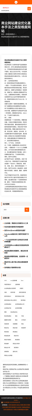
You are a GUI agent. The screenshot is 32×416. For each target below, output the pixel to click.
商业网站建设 (7, 316)
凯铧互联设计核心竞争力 (10, 300)
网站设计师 (7, 347)
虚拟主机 (15, 351)
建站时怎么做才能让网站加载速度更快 (16, 263)
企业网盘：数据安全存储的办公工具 (16, 223)
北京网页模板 (18, 308)
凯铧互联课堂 (12, 407)
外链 (22, 316)
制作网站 (23, 300)
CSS (5, 280)
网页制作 (16, 347)
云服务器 (17, 284)
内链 (5, 292)
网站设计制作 (16, 343)
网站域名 (6, 331)
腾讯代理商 (27, 405)
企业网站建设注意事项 (10, 288)
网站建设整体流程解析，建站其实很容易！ (16, 252)
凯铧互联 (13, 292)
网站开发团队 (7, 339)
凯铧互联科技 (22, 292)
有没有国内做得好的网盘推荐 (14, 227)
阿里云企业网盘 (8, 355)
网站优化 (6, 327)
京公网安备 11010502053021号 (11, 402)
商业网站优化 (14, 312)
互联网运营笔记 (25, 407)
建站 (16, 320)
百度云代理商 (20, 405)
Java (22, 280)
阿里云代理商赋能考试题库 (21, 409)
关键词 (21, 288)
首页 (2, 34)
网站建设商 (7, 335)
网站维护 (6, 343)
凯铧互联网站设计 (8, 409)
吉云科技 (18, 407)
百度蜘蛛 (15, 324)
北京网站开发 (7, 308)
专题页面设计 (7, 284)
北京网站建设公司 (19, 304)
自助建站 (6, 351)
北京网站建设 (7, 304)
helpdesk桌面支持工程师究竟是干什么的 (16, 235)
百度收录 (6, 324)
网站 (22, 324)
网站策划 (17, 339)
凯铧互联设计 (7, 296)
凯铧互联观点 (10, 34)
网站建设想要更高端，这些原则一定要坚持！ (16, 257)
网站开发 (16, 335)
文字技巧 (23, 320)
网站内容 (15, 327)
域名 (16, 316)
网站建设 (15, 331)
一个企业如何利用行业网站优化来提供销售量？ (16, 241)
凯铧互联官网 (12, 405)
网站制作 (23, 327)
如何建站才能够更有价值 (12, 267)
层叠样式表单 (7, 320)
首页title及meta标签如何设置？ (15, 230)
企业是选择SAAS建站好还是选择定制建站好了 (16, 246)
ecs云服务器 (14, 280)
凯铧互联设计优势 (19, 296)
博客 (5, 312)
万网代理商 (5, 407)
